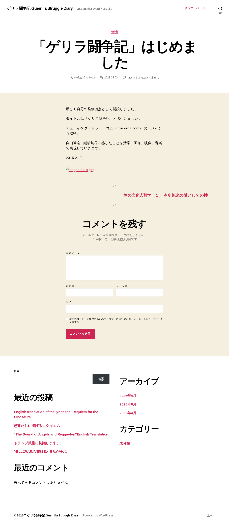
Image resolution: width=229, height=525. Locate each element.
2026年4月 (128, 396)
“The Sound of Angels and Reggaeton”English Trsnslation (61, 434)
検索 (16, 371)
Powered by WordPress (97, 515)
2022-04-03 (111, 77)
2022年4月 (128, 413)
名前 (70, 286)
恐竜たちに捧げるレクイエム (37, 426)
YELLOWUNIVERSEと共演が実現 (40, 451)
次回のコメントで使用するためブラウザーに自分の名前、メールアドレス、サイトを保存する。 (116, 320)
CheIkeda (89, 77)
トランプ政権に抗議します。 (37, 443)
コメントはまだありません (143, 77)
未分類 (115, 31)
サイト (70, 302)
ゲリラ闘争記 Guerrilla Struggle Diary (40, 8)
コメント (73, 252)
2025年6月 (128, 404)
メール (121, 286)
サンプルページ (194, 8)
